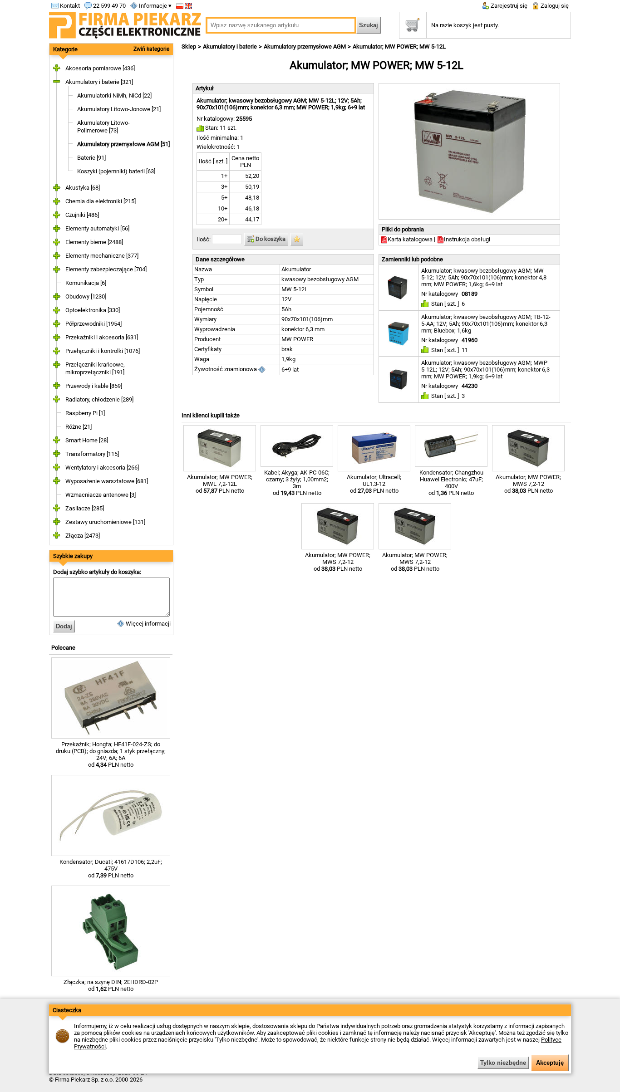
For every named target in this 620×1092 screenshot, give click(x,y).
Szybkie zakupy (73, 556)
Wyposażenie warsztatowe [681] (106, 481)
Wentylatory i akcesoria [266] (102, 467)
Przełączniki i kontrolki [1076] (102, 351)
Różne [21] (78, 426)
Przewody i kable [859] (93, 385)
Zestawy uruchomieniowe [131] (105, 522)
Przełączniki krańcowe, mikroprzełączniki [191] (95, 368)
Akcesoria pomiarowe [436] (100, 68)
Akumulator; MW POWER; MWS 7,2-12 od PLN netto (528, 484)
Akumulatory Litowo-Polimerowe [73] (103, 126)
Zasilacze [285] (84, 508)
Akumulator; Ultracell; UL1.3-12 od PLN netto (374, 484)
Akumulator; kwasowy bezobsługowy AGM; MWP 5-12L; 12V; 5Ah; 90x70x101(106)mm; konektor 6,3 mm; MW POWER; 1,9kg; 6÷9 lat (485, 369)
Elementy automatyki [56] (97, 228)
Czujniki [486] (82, 214)
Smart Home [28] (86, 440)
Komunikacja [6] (85, 282)
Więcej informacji (147, 623)
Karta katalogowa (410, 239)
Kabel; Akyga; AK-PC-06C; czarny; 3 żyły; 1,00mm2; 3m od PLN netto (297, 482)
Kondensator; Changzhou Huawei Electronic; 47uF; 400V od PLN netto (451, 482)
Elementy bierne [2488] (94, 242)
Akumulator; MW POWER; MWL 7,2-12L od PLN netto (219, 484)
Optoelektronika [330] (92, 310)
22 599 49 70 (109, 5)
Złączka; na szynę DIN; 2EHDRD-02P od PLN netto (111, 985)
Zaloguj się (554, 5)
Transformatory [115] (92, 454)
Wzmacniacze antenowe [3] (100, 494)
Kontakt (69, 5)
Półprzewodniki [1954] (93, 323)
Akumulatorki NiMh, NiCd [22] (114, 95)
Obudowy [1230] (85, 296)
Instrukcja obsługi (467, 239)
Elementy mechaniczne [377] (101, 255)
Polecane (63, 647)
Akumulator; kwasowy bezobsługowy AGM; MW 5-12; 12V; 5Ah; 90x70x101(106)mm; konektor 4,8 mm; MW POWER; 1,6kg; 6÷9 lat (483, 277)
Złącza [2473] (82, 535)
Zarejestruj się (508, 5)
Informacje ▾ (155, 5)
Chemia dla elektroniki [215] (100, 201)
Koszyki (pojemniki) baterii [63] (116, 171)
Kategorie (65, 49)
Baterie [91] (91, 157)
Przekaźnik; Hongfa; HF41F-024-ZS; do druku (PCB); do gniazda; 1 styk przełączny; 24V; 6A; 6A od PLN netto (111, 754)
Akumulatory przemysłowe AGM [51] (123, 144)
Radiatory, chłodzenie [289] (99, 399)
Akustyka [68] (82, 187)
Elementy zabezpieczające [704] (106, 269)
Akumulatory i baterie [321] (99, 81)
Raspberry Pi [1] (85, 413)
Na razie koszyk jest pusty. (465, 25)
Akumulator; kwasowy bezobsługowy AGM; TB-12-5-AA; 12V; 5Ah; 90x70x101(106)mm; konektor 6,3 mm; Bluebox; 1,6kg (486, 323)
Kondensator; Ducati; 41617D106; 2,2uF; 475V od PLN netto (110, 868)
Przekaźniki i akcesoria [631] (101, 337)
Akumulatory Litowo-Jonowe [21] (119, 109)
